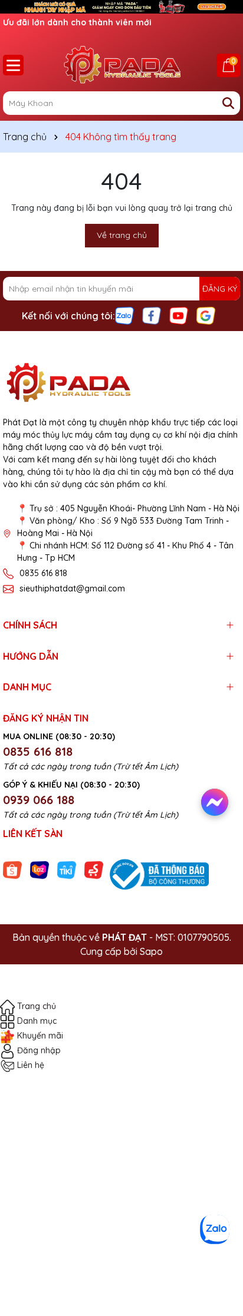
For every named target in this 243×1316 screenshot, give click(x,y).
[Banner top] (121, 6)
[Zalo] (124, 315)
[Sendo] (93, 869)
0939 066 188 (38, 799)
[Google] (205, 315)
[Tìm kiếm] (228, 103)
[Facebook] (151, 315)
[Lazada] (39, 869)
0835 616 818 (43, 573)
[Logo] (121, 64)
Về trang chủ (122, 235)
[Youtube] (178, 315)
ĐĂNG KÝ (219, 288)
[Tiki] (66, 869)
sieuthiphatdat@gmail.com (72, 588)
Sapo (151, 951)
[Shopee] (12, 869)
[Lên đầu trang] (217, 1257)
